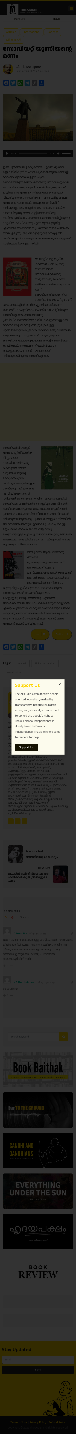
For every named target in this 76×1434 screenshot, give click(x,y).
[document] (38, 717)
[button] (59, 684)
